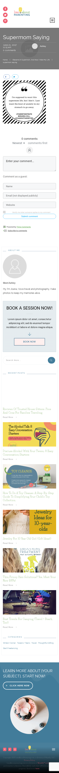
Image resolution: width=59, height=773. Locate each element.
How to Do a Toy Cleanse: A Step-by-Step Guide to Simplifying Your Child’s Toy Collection (28, 497)
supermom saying (26, 37)
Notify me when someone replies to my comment (31, 212)
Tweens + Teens (23, 643)
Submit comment (29, 216)
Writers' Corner (9, 643)
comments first (37, 143)
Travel (34, 643)
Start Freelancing (10, 648)
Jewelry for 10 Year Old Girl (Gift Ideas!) (27, 538)
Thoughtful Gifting (46, 643)
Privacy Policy (29, 760)
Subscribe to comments (17, 231)
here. (37, 769)
